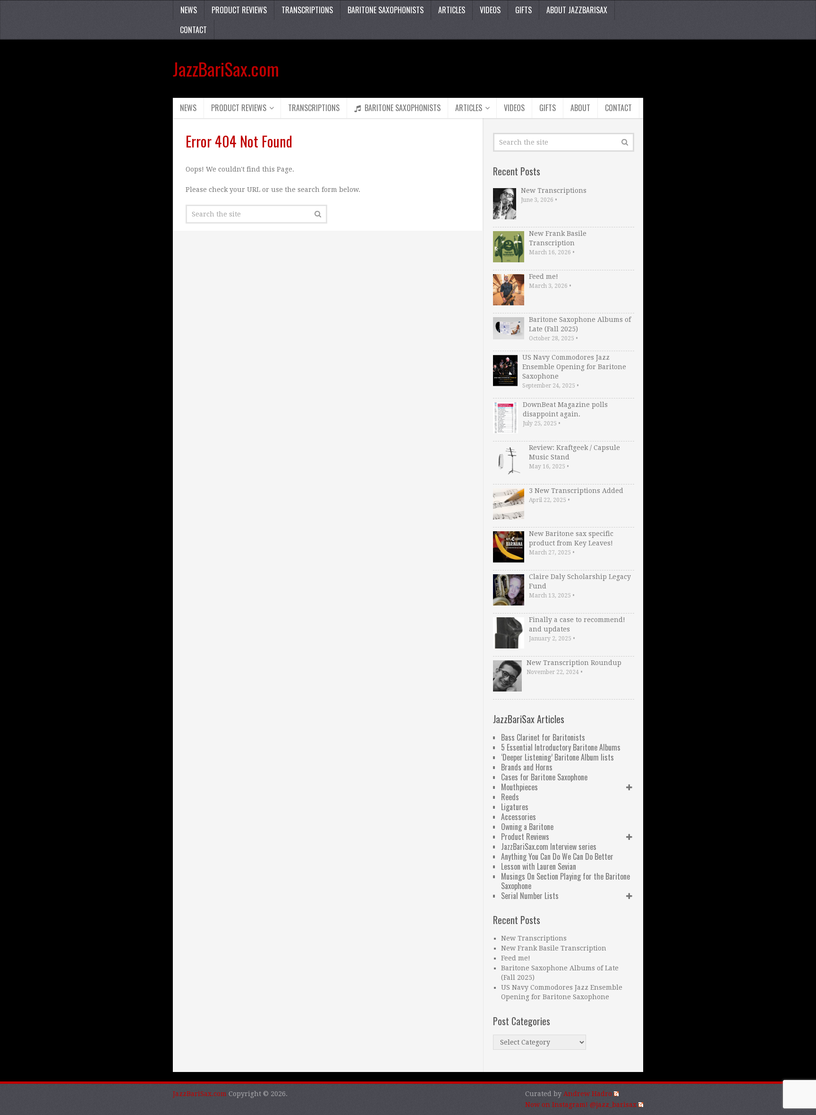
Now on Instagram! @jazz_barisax (581, 1104)
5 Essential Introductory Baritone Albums (560, 747)
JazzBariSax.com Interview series (548, 846)
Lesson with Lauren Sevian (538, 866)
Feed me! (543, 276)
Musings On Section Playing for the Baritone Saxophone (565, 881)
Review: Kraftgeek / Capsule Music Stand (574, 452)
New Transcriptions (553, 190)
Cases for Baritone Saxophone (544, 777)
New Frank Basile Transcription (557, 238)
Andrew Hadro (587, 1094)
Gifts (523, 10)
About (580, 107)
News (188, 10)
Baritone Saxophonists (386, 10)
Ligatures (514, 806)
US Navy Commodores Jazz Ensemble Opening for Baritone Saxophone (574, 367)
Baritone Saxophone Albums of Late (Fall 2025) (580, 324)
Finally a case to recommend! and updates (577, 624)
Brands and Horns (526, 767)
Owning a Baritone (527, 826)
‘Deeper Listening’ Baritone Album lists (557, 757)
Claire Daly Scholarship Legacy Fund (580, 581)
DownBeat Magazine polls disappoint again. (565, 409)
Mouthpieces (519, 787)
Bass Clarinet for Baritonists (543, 737)
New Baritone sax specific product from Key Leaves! (571, 538)
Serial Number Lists (530, 895)
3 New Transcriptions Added (576, 490)
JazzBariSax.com (226, 68)
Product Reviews (239, 10)
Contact (193, 29)
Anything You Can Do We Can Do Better (557, 856)
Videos (490, 10)
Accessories (518, 816)
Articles (451, 10)
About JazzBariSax (576, 10)
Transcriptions (307, 10)
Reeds (510, 797)
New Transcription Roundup (574, 662)
